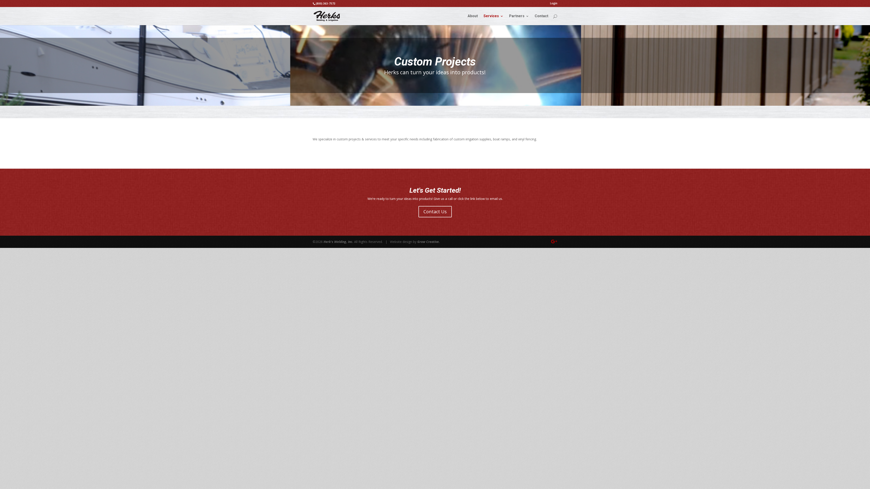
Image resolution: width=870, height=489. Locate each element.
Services (491, 16)
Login (553, 3)
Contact (541, 16)
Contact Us (435, 212)
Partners (516, 16)
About (473, 16)
